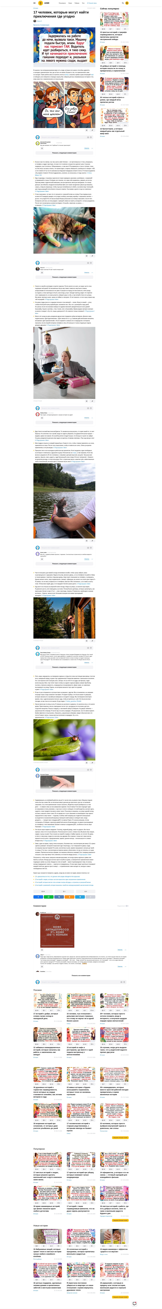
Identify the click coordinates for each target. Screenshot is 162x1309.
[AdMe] (43, 3)
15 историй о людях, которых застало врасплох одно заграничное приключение (60, 879)
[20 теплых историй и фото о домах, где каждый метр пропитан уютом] (114, 85)
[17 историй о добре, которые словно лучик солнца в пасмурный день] (47, 1001)
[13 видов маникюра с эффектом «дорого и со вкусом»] (114, 1237)
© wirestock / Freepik (38, 640)
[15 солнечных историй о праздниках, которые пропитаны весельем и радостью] (81, 1237)
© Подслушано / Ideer (42, 191)
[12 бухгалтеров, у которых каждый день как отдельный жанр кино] (114, 116)
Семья (68, 1023)
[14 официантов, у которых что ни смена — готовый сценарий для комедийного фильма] (114, 1160)
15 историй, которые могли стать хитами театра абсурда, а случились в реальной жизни (63, 882)
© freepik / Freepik (37, 401)
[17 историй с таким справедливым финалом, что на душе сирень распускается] (81, 1194)
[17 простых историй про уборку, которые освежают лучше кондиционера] (81, 1160)
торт (92, 74)
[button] (43, 891)
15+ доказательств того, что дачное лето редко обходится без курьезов (57, 876)
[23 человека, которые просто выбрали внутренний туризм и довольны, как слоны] (114, 1111)
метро (67, 74)
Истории (35, 8)
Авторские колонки (72, 1293)
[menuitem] (62, 3)
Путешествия (103, 1131)
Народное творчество (106, 1216)
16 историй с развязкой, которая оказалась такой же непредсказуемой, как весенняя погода (64, 885)
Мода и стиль (104, 1254)
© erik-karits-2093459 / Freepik (40, 762)
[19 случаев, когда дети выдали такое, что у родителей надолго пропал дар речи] (114, 1035)
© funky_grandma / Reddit (73, 701)
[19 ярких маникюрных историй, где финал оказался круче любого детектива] (47, 1194)
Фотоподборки (37, 1259)
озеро (74, 452)
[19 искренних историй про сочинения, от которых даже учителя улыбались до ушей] (47, 1111)
